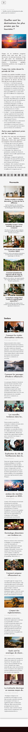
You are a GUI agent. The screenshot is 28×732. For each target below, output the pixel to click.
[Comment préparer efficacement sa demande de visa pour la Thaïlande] (14, 564)
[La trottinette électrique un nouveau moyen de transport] (14, 679)
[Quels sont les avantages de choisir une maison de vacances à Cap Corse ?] (14, 642)
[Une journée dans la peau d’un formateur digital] (13, 242)
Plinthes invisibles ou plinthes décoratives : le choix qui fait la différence (14, 201)
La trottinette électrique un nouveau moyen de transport (14, 690)
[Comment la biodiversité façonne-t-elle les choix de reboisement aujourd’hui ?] (13, 265)
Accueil (3, 9)
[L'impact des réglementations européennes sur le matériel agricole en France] (14, 602)
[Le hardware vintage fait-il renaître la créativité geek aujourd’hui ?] (13, 290)
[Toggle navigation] (4, 2)
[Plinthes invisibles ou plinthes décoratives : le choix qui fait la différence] (13, 192)
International (10, 9)
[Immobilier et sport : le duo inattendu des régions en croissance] (13, 217)
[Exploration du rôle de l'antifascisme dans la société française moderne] (14, 445)
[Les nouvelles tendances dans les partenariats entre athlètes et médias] (14, 406)
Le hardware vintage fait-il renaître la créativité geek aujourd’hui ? (14, 299)
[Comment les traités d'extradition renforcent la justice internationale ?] (14, 326)
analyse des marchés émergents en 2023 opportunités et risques (14, 496)
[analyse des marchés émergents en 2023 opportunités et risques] (14, 485)
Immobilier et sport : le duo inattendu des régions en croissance (14, 226)
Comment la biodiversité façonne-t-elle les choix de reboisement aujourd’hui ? (14, 274)
